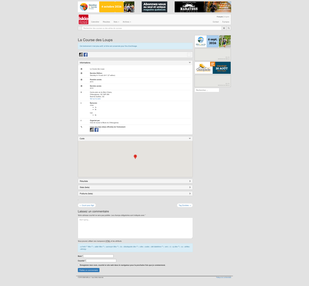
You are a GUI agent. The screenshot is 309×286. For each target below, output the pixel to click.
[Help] (224, 28)
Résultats (106, 22)
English (226, 17)
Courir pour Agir (87, 205)
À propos (225, 22)
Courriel (81, 260)
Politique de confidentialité (223, 277)
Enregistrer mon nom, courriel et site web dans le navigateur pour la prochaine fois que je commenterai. (122, 265)
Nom (80, 256)
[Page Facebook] (86, 54)
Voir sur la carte (95, 99)
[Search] (228, 28)
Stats (116, 22)
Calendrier (95, 22)
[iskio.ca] (83, 17)
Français (220, 17)
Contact (216, 22)
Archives (126, 22)
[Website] (81, 54)
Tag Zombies (185, 205)
